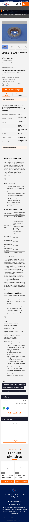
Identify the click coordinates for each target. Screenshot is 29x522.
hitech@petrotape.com (9, 1)
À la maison (4, 14)
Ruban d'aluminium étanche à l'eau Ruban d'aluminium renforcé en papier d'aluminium (7, 476)
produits (11, 14)
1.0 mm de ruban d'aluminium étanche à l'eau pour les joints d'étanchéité (21, 476)
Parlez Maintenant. (14, 413)
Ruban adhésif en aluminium (21, 14)
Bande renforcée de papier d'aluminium (13, 387)
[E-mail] (8, 408)
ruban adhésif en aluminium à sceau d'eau (14, 384)
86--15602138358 (23, 1)
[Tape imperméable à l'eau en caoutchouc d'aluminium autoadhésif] (14, 32)
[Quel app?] (4, 408)
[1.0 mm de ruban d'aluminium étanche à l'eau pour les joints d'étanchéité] (21, 467)
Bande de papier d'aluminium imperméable (14, 391)
